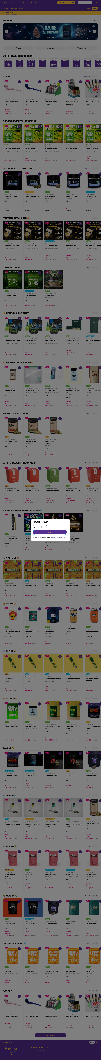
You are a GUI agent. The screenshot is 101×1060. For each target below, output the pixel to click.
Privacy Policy (54, 537)
